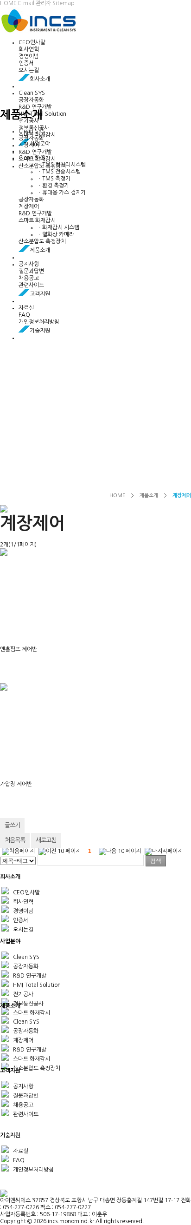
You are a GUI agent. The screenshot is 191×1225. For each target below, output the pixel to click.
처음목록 (15, 840)
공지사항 (29, 264)
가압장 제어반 (16, 784)
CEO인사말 (32, 42)
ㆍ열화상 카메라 (55, 234)
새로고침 (46, 840)
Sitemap (63, 3)
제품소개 (149, 495)
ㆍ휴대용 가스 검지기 (61, 192)
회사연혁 (29, 49)
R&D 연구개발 (35, 107)
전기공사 (29, 121)
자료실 (26, 308)
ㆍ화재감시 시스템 (58, 227)
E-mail (26, 3)
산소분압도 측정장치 (42, 241)
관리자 (43, 3)
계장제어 (29, 206)
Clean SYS (32, 93)
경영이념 (29, 56)
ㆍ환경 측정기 (53, 185)
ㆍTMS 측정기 (53, 178)
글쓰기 (12, 825)
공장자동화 (31, 100)
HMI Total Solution (36, 985)
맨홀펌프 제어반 (18, 649)
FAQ (24, 315)
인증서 (26, 63)
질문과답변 (31, 271)
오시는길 (29, 70)
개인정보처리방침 (39, 322)
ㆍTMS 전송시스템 (59, 171)
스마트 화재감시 (37, 220)
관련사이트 (31, 285)
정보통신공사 (28, 1003)
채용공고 (29, 278)
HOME (8, 3)
